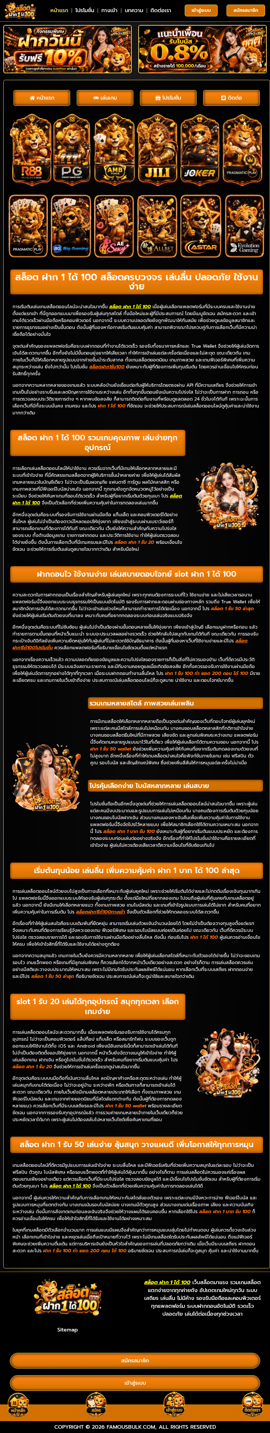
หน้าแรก (59, 10)
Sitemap (67, 1330)
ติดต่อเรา (160, 10)
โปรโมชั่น (84, 10)
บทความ (134, 10)
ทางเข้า (109, 10)
